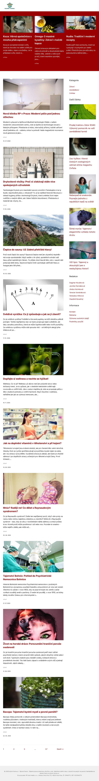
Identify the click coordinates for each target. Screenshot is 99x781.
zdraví (5, 137)
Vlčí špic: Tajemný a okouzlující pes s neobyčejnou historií (78, 265)
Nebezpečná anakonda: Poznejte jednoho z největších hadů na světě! (81, 198)
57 (46, 749)
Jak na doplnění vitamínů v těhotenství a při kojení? (32, 443)
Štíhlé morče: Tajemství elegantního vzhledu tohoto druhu (82, 232)
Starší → (60, 749)
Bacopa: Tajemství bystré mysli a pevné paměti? (30, 711)
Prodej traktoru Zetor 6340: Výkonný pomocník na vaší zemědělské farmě (82, 128)
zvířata (5, 57)
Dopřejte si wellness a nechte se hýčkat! (25, 378)
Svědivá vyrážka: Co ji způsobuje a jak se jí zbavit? (32, 314)
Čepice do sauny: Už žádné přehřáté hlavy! (27, 249)
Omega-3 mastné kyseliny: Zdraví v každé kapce (48, 40)
